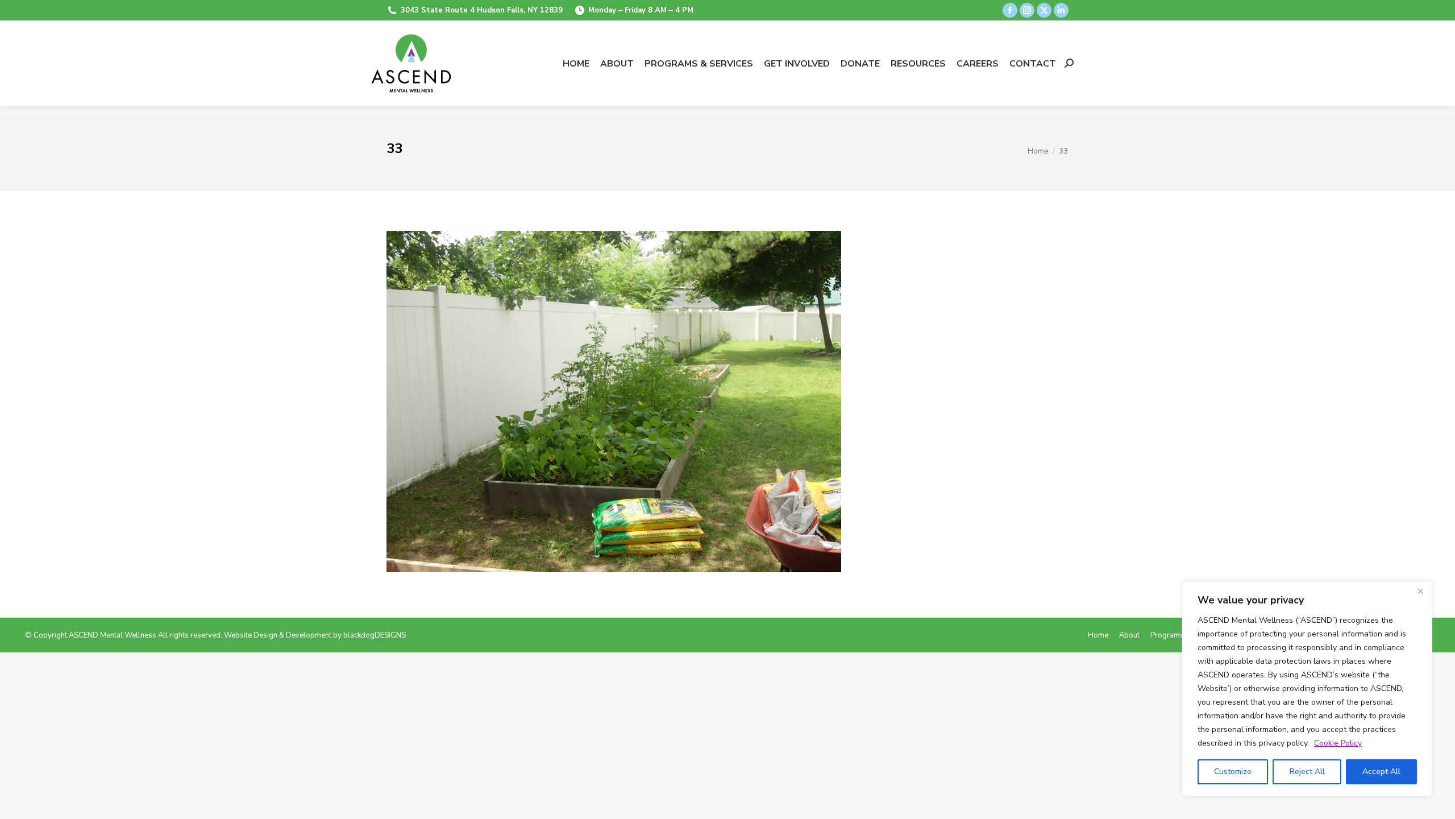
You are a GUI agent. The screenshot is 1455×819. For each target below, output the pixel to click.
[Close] (1420, 591)
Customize (1233, 771)
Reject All (1307, 771)
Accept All (1381, 771)
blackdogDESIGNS (374, 635)
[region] (1307, 688)
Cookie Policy (1338, 743)
